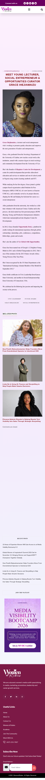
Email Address (8, 761)
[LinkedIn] (16, 697)
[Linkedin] (30, 3)
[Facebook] (25, 3)
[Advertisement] (22, 41)
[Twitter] (11, 697)
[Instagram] (27, 3)
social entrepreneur (31, 303)
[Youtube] (35, 3)
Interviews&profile (12, 71)
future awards (30, 299)
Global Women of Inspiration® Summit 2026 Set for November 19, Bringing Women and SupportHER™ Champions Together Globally (20, 555)
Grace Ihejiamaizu (12, 303)
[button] (29, 10)
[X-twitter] (33, 3)
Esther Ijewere (37, 71)
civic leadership (14, 299)
